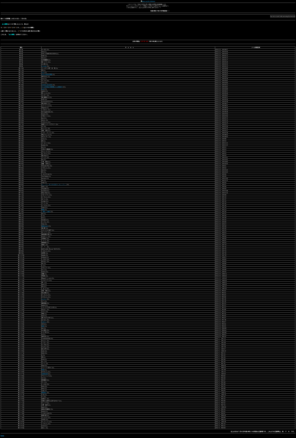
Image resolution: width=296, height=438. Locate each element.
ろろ (43, 72)
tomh (43, 89)
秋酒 (43, 369)
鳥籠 (43, 326)
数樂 (43, 209)
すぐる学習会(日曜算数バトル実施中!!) (52, 87)
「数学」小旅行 (46, 211)
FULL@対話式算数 (47, 74)
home (2, 435)
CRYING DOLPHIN (47, 84)
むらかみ (44, 66)
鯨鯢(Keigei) (45, 226)
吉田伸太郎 (45, 373)
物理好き (44, 392)
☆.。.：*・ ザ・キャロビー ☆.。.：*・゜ (54, 184)
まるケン (44, 322)
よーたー (44, 299)
